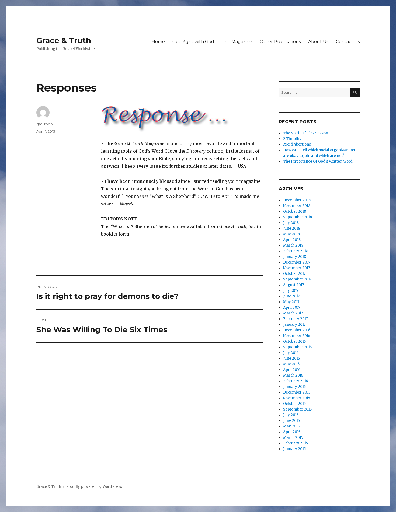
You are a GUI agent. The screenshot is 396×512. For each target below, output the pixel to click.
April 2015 (291, 432)
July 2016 (290, 352)
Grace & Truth (63, 40)
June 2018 (291, 228)
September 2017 (297, 279)
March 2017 (293, 313)
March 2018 (293, 245)
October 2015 (294, 403)
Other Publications (280, 41)
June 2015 (291, 420)
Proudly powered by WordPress (94, 486)
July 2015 (290, 415)
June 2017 (291, 296)
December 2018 (297, 200)
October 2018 (294, 211)
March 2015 (293, 437)
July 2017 (290, 290)
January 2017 (294, 324)
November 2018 (296, 206)
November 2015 (296, 398)
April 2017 (291, 307)
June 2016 (291, 358)
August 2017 (293, 285)
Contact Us (348, 41)
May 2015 (291, 426)
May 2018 (291, 234)
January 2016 (294, 386)
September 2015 (297, 409)
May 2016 (291, 364)
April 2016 (291, 369)
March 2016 (293, 375)
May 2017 (291, 302)
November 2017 (296, 268)
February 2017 (295, 319)
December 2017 (296, 262)
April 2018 (292, 239)
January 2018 (294, 256)
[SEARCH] (355, 92)
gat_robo (44, 124)
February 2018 (295, 251)
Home (158, 41)
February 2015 (295, 443)
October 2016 (294, 341)
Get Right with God (193, 41)
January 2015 (294, 449)
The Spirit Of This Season (305, 133)
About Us (318, 41)
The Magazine (237, 41)
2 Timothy (292, 138)
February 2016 (295, 381)
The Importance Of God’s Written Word (318, 161)
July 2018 (291, 222)
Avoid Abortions (297, 144)
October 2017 (294, 273)
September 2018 (297, 217)
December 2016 (296, 330)
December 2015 (296, 392)
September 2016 (297, 347)
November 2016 (296, 336)
